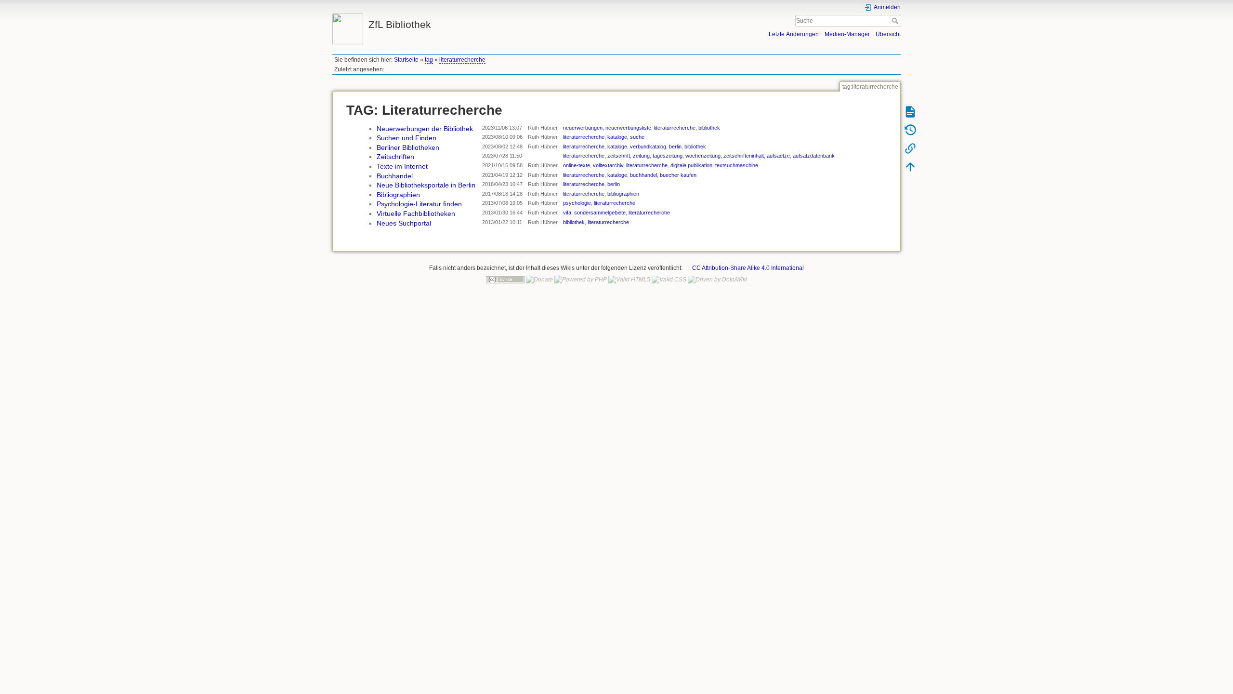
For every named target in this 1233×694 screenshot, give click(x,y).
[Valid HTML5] (629, 279)
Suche (896, 20)
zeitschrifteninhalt (743, 156)
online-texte (576, 165)
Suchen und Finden (406, 138)
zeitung (641, 156)
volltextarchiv (608, 165)
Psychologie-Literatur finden (419, 204)
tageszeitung (667, 156)
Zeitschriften (395, 156)
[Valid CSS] (669, 279)
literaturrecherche (462, 59)
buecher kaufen (678, 175)
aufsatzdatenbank (814, 156)
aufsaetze (778, 156)
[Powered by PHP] (580, 279)
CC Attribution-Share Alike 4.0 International (748, 268)
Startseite (406, 59)
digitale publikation (691, 165)
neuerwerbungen (583, 128)
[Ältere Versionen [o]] (910, 129)
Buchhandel (395, 176)
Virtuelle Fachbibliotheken (416, 213)
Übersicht (888, 34)
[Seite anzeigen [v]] (910, 111)
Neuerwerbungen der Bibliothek (425, 129)
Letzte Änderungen (794, 34)
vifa (567, 212)
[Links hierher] (910, 148)
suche (637, 137)
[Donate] (539, 279)
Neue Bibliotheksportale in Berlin (426, 185)
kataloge (617, 137)
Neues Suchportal (404, 223)
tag (429, 59)
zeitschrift (618, 156)
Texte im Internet (402, 166)
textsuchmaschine (736, 165)
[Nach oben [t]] (910, 166)
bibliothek (709, 128)
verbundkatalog (648, 146)
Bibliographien (398, 195)
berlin (675, 146)
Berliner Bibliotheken (408, 147)
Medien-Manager (847, 34)
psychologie (577, 203)
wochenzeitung (703, 156)
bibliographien (623, 194)
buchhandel (643, 175)
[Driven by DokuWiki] (717, 279)
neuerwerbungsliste (628, 128)
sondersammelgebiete (600, 212)
